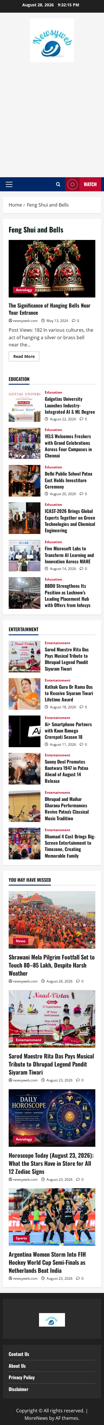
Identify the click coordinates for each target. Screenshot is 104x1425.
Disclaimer (18, 1389)
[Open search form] (58, 184)
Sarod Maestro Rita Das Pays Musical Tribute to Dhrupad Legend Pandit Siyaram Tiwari (24, 656)
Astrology (24, 289)
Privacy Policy (22, 1377)
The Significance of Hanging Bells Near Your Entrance (52, 268)
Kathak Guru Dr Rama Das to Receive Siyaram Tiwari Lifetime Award (24, 694)
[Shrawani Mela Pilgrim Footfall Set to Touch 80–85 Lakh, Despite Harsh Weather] (52, 920)
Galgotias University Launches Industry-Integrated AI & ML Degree (24, 406)
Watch (90, 184)
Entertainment (57, 643)
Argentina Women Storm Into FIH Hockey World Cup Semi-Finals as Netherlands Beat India (47, 1262)
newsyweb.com (25, 320)
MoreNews (36, 1418)
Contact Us (19, 1353)
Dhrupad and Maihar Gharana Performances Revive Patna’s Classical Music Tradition (24, 806)
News (20, 940)
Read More (26, 355)
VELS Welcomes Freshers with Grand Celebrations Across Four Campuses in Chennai (24, 443)
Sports (21, 1238)
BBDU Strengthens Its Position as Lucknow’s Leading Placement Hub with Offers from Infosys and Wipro (24, 593)
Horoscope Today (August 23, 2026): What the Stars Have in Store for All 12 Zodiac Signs (51, 1163)
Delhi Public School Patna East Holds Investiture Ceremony (24, 481)
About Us (17, 1365)
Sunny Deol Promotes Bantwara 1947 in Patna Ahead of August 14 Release (24, 769)
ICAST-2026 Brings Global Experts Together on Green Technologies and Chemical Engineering (24, 518)
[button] (9, 184)
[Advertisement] (52, 117)
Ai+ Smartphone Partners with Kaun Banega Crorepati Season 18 (24, 731)
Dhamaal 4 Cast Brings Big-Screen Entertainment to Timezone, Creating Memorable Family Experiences (24, 843)
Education (53, 392)
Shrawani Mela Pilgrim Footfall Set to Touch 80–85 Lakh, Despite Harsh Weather (52, 965)
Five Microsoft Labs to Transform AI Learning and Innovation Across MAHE (24, 555)
